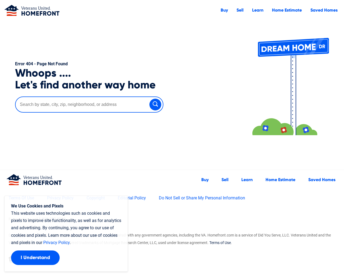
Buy (224, 10)
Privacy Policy (56, 242)
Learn (257, 10)
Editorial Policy (132, 197)
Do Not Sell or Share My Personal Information (202, 197)
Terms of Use (220, 243)
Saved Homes (324, 10)
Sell (239, 10)
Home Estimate (287, 10)
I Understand (35, 257)
